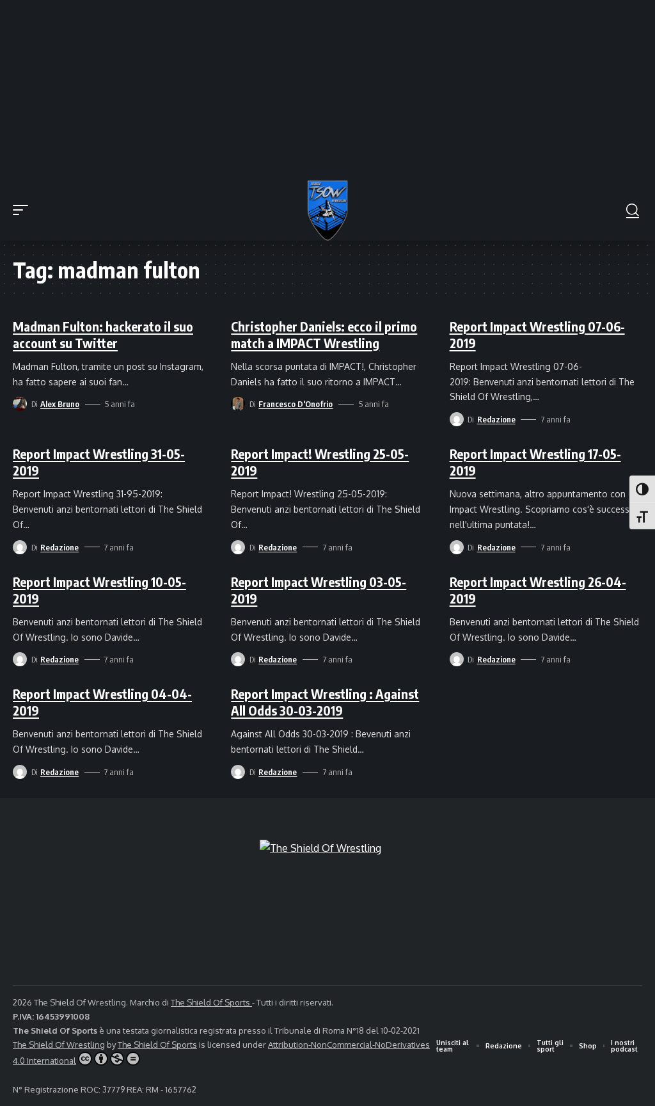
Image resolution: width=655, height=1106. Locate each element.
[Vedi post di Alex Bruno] (20, 404)
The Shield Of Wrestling (59, 1044)
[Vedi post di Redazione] (457, 419)
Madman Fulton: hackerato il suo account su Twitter (103, 334)
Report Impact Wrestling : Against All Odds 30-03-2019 (325, 701)
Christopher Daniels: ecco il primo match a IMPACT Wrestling (324, 334)
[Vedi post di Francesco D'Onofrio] (238, 404)
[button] (24, 210)
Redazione (496, 419)
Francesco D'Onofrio (295, 404)
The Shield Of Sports (211, 1002)
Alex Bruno (59, 404)
